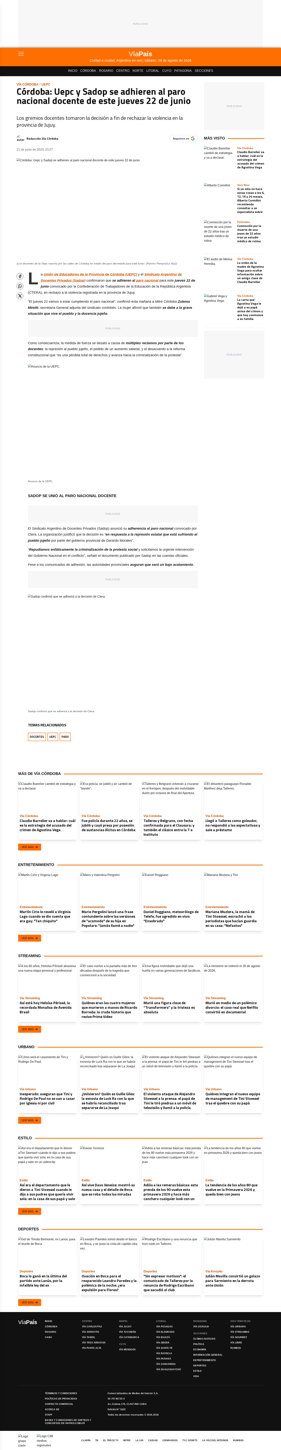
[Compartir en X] (20, 296)
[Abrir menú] (54, 54)
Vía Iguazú (163, 1337)
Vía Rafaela (164, 1353)
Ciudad (153, 1440)
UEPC (45, 84)
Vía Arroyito (90, 1332)
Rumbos (235, 1348)
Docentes (37, 737)
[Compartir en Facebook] (20, 276)
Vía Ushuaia (201, 1326)
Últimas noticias (204, 1338)
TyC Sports (189, 1440)
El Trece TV (111, 1440)
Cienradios (170, 1440)
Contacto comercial (59, 1404)
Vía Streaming (239, 1332)
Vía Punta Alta (91, 1348)
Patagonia (183, 70)
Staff (48, 1414)
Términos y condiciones (61, 1393)
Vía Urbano (238, 1326)
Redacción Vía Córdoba (42, 138)
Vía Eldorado (165, 1332)
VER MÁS (27, 847)
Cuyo (166, 70)
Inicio (72, 70)
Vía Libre (236, 1342)
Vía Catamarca (129, 1337)
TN (96, 1440)
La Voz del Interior (215, 1440)
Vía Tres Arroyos (94, 1342)
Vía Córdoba (27, 84)
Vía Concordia (166, 1364)
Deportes (199, 1365)
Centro (122, 70)
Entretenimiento (204, 1360)
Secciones (204, 70)
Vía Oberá (163, 1342)
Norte (137, 70)
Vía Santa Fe (164, 1348)
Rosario (106, 70)
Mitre (127, 1440)
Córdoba (88, 70)
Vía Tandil (88, 1337)
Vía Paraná (163, 1358)
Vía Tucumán (127, 1332)
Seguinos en (181, 138)
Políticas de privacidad (61, 1398)
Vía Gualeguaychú (168, 1369)
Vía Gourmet (238, 1337)
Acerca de (52, 1409)
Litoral (152, 70)
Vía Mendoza (127, 1349)
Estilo (197, 1371)
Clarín (85, 1440)
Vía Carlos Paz (92, 1326)
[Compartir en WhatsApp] (20, 286)
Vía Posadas (164, 1326)
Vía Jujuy (125, 1326)
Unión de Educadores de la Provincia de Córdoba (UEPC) (90, 274)
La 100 (140, 1440)
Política (198, 1344)
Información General (208, 1355)
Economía (199, 1349)
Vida (196, 1376)
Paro (65, 737)
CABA (48, 1337)
